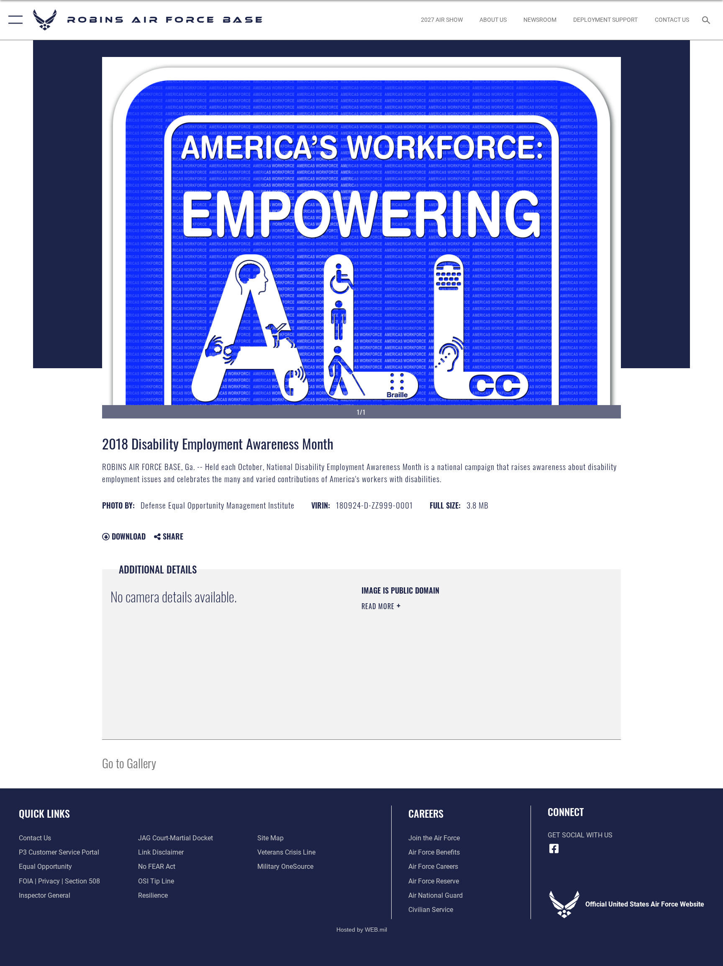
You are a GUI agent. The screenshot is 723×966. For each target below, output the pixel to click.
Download (128, 536)
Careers (426, 813)
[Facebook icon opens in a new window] (554, 848)
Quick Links (44, 813)
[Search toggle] (707, 19)
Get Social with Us (580, 835)
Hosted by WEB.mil (361, 929)
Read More (379, 606)
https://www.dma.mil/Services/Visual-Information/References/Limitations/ (443, 665)
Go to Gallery (129, 763)
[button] (13, 20)
